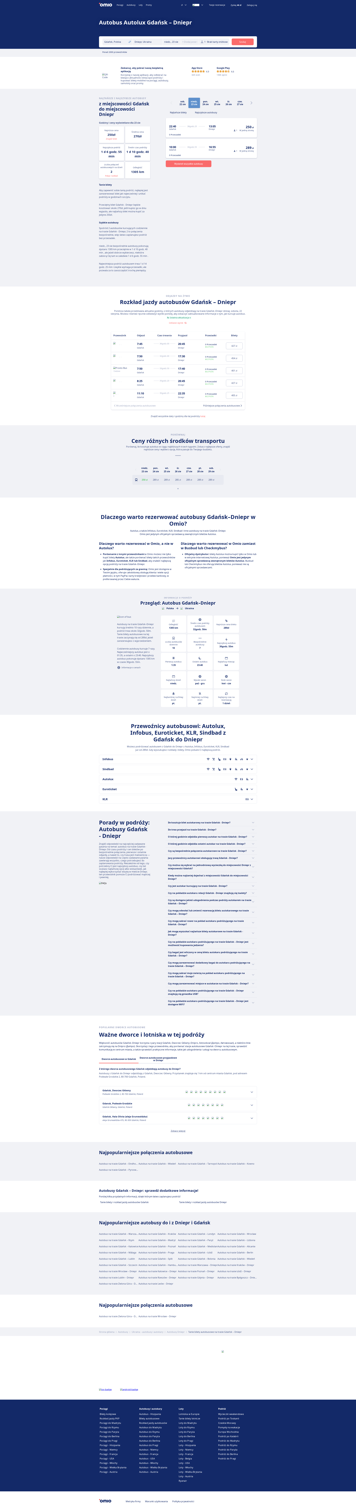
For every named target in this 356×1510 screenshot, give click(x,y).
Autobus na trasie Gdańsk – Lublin (117, 1258)
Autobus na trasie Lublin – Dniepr (116, 1277)
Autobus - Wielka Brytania (153, 1467)
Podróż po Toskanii (228, 1418)
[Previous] (136, 470)
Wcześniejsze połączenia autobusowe (136, 405)
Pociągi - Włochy (109, 1463)
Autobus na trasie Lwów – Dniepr (156, 1283)
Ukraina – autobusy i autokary (147, 1331)
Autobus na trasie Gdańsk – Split (156, 1258)
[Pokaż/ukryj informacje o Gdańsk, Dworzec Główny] (252, 1092)
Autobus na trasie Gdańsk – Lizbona (236, 1240)
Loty (141, 5)
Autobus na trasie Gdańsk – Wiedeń (157, 1163)
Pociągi (120, 5)
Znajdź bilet (111, 138)
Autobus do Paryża (149, 1436)
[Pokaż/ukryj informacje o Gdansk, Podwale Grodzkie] (252, 1105)
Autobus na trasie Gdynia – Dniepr (196, 1277)
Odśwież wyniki (176, 323)
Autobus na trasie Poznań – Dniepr (196, 1271)
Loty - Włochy (186, 1467)
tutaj (202, 416)
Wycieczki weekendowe (231, 1414)
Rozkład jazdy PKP (109, 1418)
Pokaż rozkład (111, 175)
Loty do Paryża (187, 1431)
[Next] (251, 103)
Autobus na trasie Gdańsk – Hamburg (158, 1265)
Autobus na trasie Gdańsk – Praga (156, 1252)
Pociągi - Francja (109, 1454)
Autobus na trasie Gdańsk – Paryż (195, 1240)
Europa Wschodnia (228, 1431)
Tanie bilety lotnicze (189, 1418)
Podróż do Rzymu (228, 1445)
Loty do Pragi (186, 1440)
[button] (172, 42)
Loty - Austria (186, 1476)
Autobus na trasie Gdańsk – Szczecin (118, 1265)
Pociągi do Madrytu (110, 1423)
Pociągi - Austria (108, 1471)
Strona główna (106, 1331)
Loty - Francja (186, 1454)
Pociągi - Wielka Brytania (113, 1467)
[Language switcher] (197, 5)
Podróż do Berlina (228, 1454)
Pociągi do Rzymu (109, 1427)
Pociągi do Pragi (109, 1440)
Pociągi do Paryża (109, 1431)
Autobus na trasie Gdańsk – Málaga (117, 1252)
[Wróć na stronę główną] (108, 5)
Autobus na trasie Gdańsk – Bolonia (196, 1258)
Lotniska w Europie (189, 1414)
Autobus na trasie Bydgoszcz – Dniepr (237, 1277)
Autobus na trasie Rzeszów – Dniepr (157, 1277)
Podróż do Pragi (227, 1458)
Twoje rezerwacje (217, 5)
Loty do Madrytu (188, 1423)
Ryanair (183, 1480)
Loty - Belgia (185, 1458)
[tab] (178, 112)
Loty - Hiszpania (187, 1445)
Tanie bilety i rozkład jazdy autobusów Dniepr (203, 1202)
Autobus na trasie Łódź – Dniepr (234, 1271)
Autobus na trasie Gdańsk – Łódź (195, 1252)
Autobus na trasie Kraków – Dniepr (235, 1265)
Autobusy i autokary (150, 1408)
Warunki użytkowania (156, 1501)
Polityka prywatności (183, 1501)
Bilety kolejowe (108, 1414)
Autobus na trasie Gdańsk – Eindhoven (119, 1163)
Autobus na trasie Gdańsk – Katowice (118, 1246)
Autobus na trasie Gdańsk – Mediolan (197, 1246)
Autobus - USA (147, 1458)
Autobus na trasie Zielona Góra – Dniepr (120, 1283)
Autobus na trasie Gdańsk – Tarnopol (197, 1163)
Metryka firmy (133, 1501)
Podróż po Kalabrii (228, 1436)
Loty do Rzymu (187, 1427)
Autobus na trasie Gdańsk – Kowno (235, 1163)
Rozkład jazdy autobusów (153, 1423)
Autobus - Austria (148, 1471)
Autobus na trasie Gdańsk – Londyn (196, 1233)
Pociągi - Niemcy (109, 1449)
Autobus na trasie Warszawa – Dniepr (197, 1265)
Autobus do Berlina (149, 1440)
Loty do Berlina (187, 1436)
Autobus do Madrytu (150, 1427)
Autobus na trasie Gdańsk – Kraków (157, 1233)
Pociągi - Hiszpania (110, 1445)
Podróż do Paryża (228, 1449)
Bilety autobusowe (149, 1418)
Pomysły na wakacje (229, 1427)
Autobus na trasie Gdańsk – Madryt (157, 1240)
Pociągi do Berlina (109, 1436)
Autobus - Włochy (148, 1463)
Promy (149, 5)
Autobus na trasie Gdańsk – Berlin (235, 1252)
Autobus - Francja (148, 1454)
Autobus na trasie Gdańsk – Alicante (236, 1246)
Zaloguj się (252, 5)
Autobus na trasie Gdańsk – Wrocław (236, 1233)
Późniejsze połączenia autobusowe (221, 405)
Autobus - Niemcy (148, 1449)
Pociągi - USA (107, 1458)
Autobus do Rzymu (149, 1431)
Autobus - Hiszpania (150, 1414)
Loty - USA (184, 1463)
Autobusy (131, 5)
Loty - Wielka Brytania (190, 1471)
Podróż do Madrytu (228, 1440)
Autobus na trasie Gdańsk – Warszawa (119, 1233)
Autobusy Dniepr (176, 1331)
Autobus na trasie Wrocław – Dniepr (118, 1271)
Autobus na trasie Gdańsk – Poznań (157, 1246)
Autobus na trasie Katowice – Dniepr (158, 1271)
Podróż (222, 1408)
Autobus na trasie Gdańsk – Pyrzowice (119, 1169)
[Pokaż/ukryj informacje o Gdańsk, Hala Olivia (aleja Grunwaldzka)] (252, 1118)
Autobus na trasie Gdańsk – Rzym (116, 1240)
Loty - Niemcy (186, 1449)
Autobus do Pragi (148, 1445)
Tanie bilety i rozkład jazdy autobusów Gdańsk (124, 1202)
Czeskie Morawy (227, 1423)
